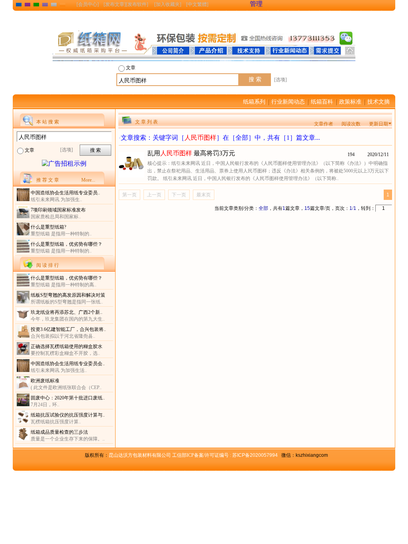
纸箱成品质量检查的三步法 (59, 432)
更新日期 (378, 124)
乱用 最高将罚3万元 (191, 153)
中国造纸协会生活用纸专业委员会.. (68, 363)
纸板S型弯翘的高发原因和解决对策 (68, 295)
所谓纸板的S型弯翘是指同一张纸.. (67, 302)
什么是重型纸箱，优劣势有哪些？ (66, 244)
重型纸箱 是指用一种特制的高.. (63, 285)
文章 (130, 67)
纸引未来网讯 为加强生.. (56, 199)
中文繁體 (197, 4)
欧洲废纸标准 (45, 381)
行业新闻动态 (288, 102)
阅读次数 (351, 124)
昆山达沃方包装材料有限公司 (170, 455)
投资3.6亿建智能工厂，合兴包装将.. (68, 329)
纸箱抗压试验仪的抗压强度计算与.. (68, 415)
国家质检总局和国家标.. (56, 216)
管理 (256, 3)
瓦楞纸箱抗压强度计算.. (56, 422)
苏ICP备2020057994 (255, 455)
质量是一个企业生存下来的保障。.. (68, 439)
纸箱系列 (254, 102)
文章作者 (323, 124)
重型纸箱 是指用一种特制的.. (61, 234)
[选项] (280, 79)
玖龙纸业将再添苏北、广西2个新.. (66, 312)
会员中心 (87, 4)
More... (88, 180)
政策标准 (350, 102)
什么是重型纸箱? (48, 227)
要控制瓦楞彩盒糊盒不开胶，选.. (65, 353)
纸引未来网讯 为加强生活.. (59, 370)
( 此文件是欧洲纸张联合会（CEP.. (66, 387)
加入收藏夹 (168, 4)
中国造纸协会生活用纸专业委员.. (65, 193)
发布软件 (137, 4)
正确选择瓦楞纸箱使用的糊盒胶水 (66, 346)
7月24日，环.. (45, 404)
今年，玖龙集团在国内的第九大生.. (68, 319)
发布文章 (114, 4)
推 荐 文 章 (47, 180)
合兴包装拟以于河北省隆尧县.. (63, 336)
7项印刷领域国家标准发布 (58, 210)
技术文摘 (378, 102)
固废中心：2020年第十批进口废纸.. (68, 398)
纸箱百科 (322, 102)
